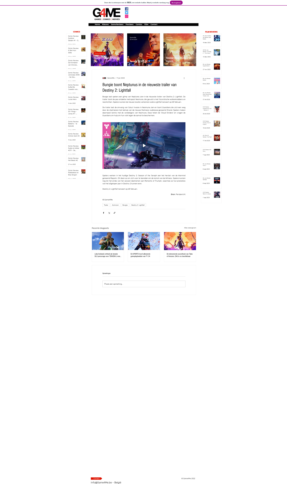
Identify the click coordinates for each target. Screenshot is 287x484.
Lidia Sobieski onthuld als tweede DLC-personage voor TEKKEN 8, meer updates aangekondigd (108, 255)
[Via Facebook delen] (103, 213)
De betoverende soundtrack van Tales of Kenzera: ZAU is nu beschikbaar (180, 255)
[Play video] (143, 145)
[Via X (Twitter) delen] (109, 213)
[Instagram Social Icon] (126, 16)
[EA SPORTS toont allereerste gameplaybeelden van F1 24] (144, 241)
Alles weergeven (190, 228)
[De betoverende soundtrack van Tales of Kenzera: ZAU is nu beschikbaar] (180, 241)
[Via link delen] (114, 213)
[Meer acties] (184, 78)
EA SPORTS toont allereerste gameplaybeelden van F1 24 (140, 255)
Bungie (125, 205)
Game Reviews (100, 53)
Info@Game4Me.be (101, 482)
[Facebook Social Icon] (126, 9)
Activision (115, 205)
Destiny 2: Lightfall (138, 205)
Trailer (106, 205)
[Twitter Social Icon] (126, 12)
